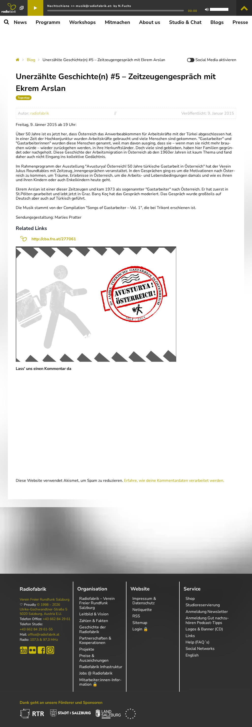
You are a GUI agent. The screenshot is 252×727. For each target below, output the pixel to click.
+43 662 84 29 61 (56, 619)
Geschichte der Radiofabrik (92, 629)
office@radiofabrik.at (43, 634)
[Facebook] (41, 650)
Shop (190, 598)
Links (190, 636)
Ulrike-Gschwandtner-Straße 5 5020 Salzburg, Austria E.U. (43, 611)
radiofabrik (39, 113)
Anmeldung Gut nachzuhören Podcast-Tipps (207, 620)
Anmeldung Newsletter (207, 611)
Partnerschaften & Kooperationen (95, 640)
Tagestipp (24, 98)
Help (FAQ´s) (197, 642)
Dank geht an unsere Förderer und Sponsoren (61, 702)
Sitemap (139, 622)
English (192, 655)
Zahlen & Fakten (93, 620)
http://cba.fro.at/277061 (54, 239)
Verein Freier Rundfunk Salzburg (44, 599)
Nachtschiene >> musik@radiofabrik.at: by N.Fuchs (89, 6)
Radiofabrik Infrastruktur (100, 667)
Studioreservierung (203, 605)
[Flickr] (32, 650)
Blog (31, 60)
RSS (136, 616)
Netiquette (142, 609)
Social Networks (200, 648)
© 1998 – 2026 (48, 605)
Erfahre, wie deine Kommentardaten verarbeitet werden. (174, 480)
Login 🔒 (140, 629)
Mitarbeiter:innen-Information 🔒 (100, 682)
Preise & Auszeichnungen (94, 658)
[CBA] (24, 650)
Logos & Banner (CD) (204, 629)
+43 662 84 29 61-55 (36, 629)
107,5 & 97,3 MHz (44, 640)
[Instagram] (50, 650)
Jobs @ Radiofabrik (95, 673)
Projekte (86, 649)
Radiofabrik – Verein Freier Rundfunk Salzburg (97, 603)
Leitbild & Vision (94, 614)
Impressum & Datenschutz (144, 601)
